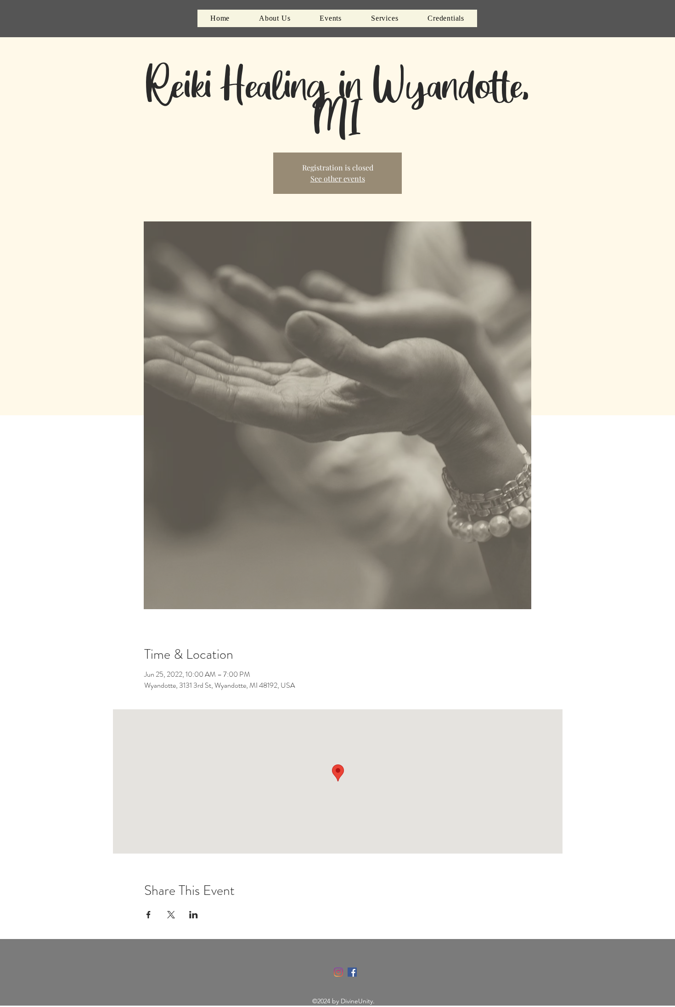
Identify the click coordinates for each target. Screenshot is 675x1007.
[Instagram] (338, 972)
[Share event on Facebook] (148, 914)
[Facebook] (352, 972)
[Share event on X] (171, 914)
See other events (337, 178)
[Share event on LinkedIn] (193, 914)
